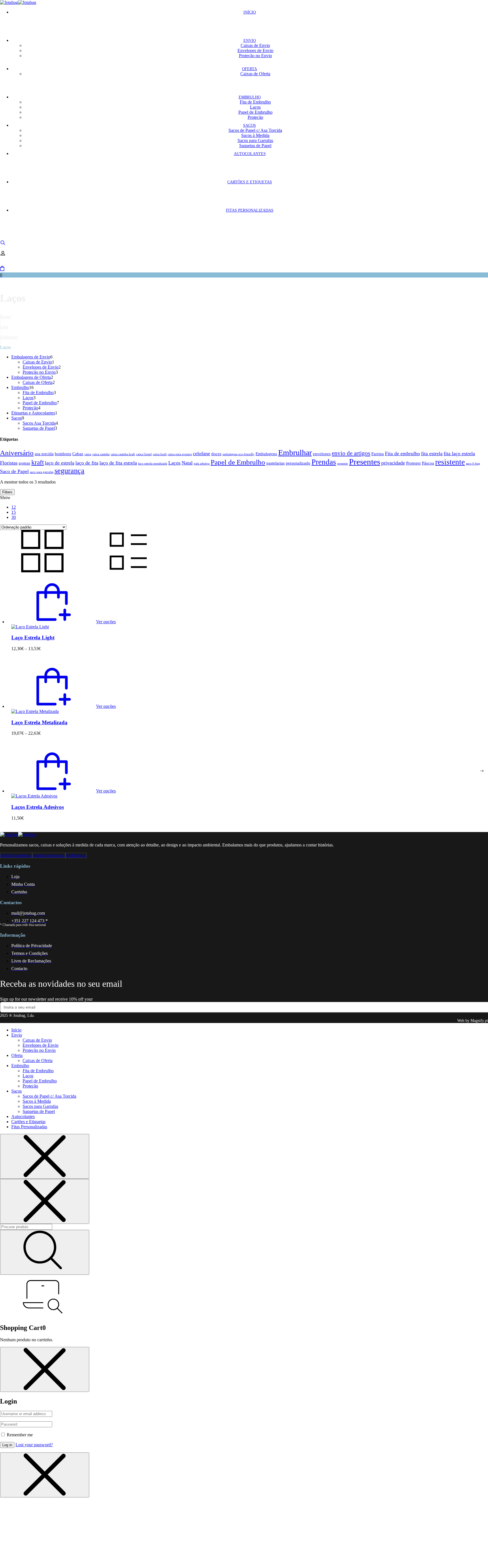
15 (13, 512)
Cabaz (77, 453)
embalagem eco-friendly (238, 454)
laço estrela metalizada (152, 463)
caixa (87, 454)
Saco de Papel (14, 471)
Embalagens (266, 453)
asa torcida (44, 453)
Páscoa (428, 463)
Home (5, 316)
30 (13, 517)
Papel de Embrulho (238, 462)
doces (216, 453)
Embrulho (9, 337)
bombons (63, 453)
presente (342, 463)
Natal (187, 463)
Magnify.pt (479, 1020)
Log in (7, 1445)
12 (13, 507)
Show (5, 497)
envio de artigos (351, 453)
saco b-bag (473, 463)
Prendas (323, 462)
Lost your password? (34, 1444)
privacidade (393, 463)
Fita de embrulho (402, 453)
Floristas (9, 463)
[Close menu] (44, 1156)
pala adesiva (202, 463)
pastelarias (275, 463)
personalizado (298, 463)
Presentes (364, 461)
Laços (174, 463)
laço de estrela (59, 463)
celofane (201, 453)
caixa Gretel (144, 454)
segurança (69, 471)
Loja (4, 326)
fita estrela (432, 453)
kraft (37, 462)
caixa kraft (160, 454)
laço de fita (86, 463)
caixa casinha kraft (123, 454)
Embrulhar (295, 452)
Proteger (413, 463)
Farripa (377, 453)
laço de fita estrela (118, 463)
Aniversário (17, 453)
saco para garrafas (41, 472)
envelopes (322, 453)
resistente (450, 462)
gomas (24, 463)
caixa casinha (101, 454)
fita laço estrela (459, 453)
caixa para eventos (180, 454)
